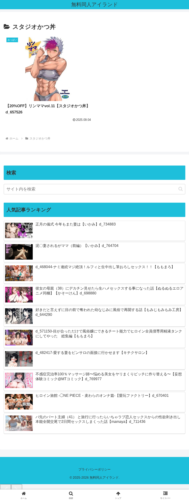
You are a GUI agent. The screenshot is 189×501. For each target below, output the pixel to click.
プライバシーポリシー (94, 469)
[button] (181, 189)
